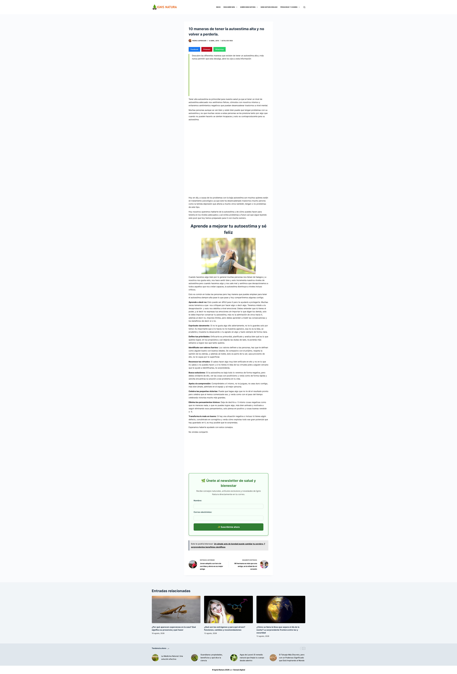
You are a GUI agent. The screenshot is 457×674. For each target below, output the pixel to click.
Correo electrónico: (203, 512)
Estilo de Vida (227, 41)
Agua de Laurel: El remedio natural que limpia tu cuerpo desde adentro (252, 658)
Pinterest (206, 49)
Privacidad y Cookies (288, 7)
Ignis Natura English (269, 7)
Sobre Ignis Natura (248, 7)
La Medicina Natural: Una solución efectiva (172, 657)
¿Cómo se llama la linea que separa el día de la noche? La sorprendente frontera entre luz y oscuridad (277, 630)
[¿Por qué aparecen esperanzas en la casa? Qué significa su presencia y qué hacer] (176, 609)
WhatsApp (219, 49)
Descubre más (229, 7)
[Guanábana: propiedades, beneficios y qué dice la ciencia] (194, 657)
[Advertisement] (230, 78)
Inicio (218, 7)
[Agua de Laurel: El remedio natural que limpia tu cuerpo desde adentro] (233, 657)
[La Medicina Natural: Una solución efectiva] (155, 657)
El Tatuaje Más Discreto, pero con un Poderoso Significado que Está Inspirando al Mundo (291, 658)
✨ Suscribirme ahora (229, 527)
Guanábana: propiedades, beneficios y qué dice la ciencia (212, 658)
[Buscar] (304, 7)
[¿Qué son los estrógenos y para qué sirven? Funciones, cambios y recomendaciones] (228, 609)
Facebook (194, 49)
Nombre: (198, 500)
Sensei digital (239, 670)
